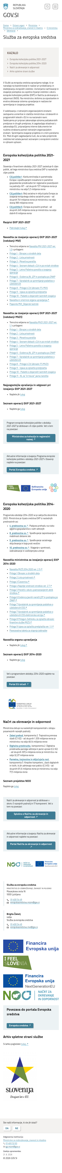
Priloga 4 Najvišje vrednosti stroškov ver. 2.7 (30, 586)
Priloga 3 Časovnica (18, 582)
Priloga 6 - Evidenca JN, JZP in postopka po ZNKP (32, 277)
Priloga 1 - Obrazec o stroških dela (25, 253)
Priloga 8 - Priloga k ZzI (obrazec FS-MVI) (29, 288)
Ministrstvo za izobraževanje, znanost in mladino (24, 1140)
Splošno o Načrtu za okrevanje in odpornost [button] (31, 815)
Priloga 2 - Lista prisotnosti (22, 257)
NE (16, 1128)
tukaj (22, 394)
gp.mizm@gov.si (13, 1146)
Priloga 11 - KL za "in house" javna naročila (29, 376)
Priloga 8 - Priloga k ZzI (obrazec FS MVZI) (29, 364)
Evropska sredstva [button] (19, 1025)
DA (7, 1128)
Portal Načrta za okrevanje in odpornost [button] (31, 844)
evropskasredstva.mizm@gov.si (25, 902)
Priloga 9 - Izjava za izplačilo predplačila (28, 292)
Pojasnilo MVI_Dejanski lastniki (24, 304)
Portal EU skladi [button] (17, 684)
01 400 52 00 (11, 1143)
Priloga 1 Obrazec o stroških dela (25, 573)
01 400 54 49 (16, 899)
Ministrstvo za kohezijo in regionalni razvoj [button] (31, 438)
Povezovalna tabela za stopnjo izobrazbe (28, 630)
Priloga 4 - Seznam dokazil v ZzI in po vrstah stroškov (34, 265)
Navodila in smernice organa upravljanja (28, 300)
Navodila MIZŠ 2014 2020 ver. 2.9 (25, 569)
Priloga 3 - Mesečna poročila (23, 261)
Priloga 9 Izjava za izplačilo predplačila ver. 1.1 (31, 626)
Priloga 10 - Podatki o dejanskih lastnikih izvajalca (33, 296)
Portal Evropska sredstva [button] (22, 469)
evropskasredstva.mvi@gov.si (24, 927)
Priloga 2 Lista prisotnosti (21, 577)
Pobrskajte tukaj (17, 228)
